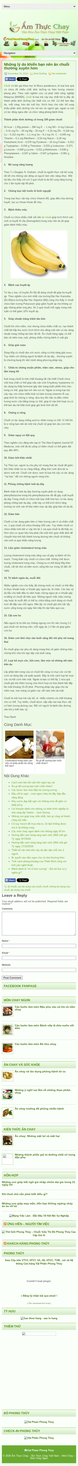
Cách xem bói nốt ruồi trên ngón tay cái (33, 782)
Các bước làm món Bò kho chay (35, 1044)
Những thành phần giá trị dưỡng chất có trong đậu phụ (45, 1156)
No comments (59, 73)
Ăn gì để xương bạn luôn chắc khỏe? (32, 786)
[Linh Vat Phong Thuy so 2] (39, 1334)
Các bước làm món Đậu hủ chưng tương (34, 790)
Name (6, 941)
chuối (29, 97)
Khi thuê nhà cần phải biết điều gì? (25, 1194)
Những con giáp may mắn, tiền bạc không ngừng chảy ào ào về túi (37, 1205)
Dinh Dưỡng (40, 73)
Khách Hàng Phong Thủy (28, 1243)
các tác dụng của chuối (29, 886)
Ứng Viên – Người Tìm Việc (28, 1224)
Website (6, 965)
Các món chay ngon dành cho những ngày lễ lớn (38, 831)
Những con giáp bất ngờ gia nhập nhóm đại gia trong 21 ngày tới (38, 1183)
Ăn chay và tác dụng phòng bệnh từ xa (40, 1071)
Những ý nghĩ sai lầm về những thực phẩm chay (42, 1091)
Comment (7, 908)
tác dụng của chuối (20, 890)
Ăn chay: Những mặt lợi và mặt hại (37, 1136)
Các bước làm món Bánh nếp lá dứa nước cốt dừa (44, 1027)
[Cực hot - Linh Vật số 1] (39, 1318)
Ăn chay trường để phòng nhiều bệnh (39, 1108)
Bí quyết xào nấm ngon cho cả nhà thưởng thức (38, 857)
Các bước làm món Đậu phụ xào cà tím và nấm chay (45, 1008)
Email (5, 953)
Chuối (7, 85)
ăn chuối (46, 217)
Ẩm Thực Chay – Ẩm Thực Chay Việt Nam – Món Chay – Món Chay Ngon (43, 1457)
